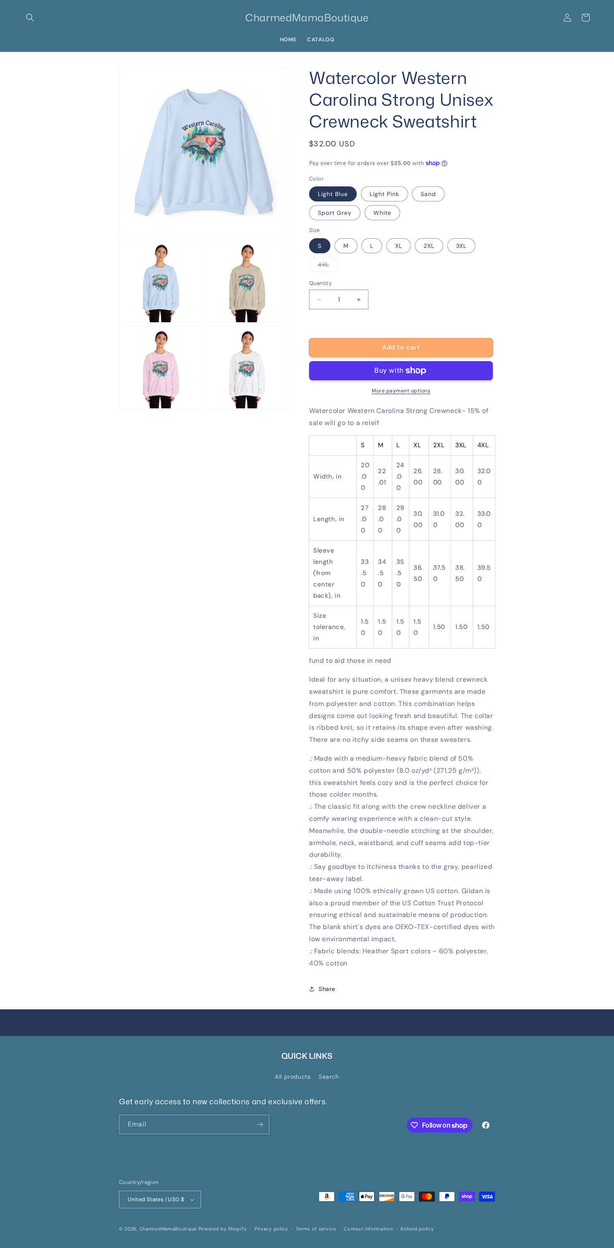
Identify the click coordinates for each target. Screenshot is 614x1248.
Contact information (368, 1229)
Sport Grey (335, 212)
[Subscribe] (260, 1124)
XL (398, 246)
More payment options (401, 390)
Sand (428, 194)
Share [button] (327, 989)
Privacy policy (271, 1229)
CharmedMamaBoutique (168, 1229)
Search (329, 1076)
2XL (429, 246)
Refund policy (417, 1229)
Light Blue (333, 194)
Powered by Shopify (222, 1229)
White (382, 212)
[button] (30, 17)
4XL (328, 266)
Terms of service (316, 1229)
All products (292, 1076)
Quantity (320, 283)
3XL (461, 246)
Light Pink (384, 194)
